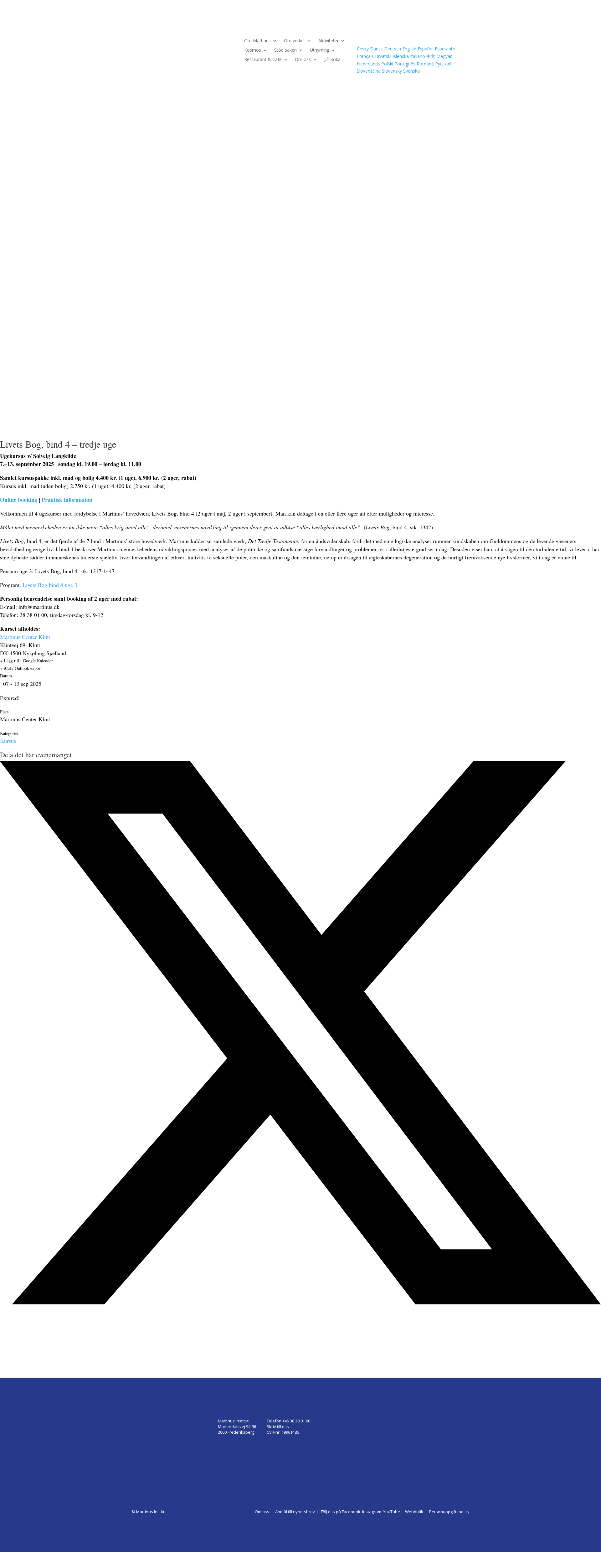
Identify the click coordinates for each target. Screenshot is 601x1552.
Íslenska (401, 56)
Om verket (294, 41)
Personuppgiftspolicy (449, 1511)
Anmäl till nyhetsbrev (295, 1511)
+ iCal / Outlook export (21, 668)
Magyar (444, 56)
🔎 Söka (332, 59)
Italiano (417, 56)
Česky (363, 49)
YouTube (391, 1511)
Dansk (376, 49)
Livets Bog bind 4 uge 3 (50, 584)
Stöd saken (285, 50)
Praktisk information (67, 500)
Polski (387, 64)
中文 (430, 56)
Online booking (18, 500)
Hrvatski (383, 56)
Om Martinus (257, 41)
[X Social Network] (300, 1303)
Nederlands (368, 64)
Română (425, 64)
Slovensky (392, 71)
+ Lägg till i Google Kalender (26, 661)
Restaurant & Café (263, 59)
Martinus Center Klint (25, 636)
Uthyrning (319, 50)
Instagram (371, 1511)
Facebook (351, 1511)
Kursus (8, 740)
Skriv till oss (278, 1426)
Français (365, 56)
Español (426, 49)
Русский (443, 64)
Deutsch (392, 49)
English (409, 49)
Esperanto (445, 49)
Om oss (303, 59)
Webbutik (414, 1511)
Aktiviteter (328, 41)
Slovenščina (369, 71)
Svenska (411, 71)
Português (404, 64)
